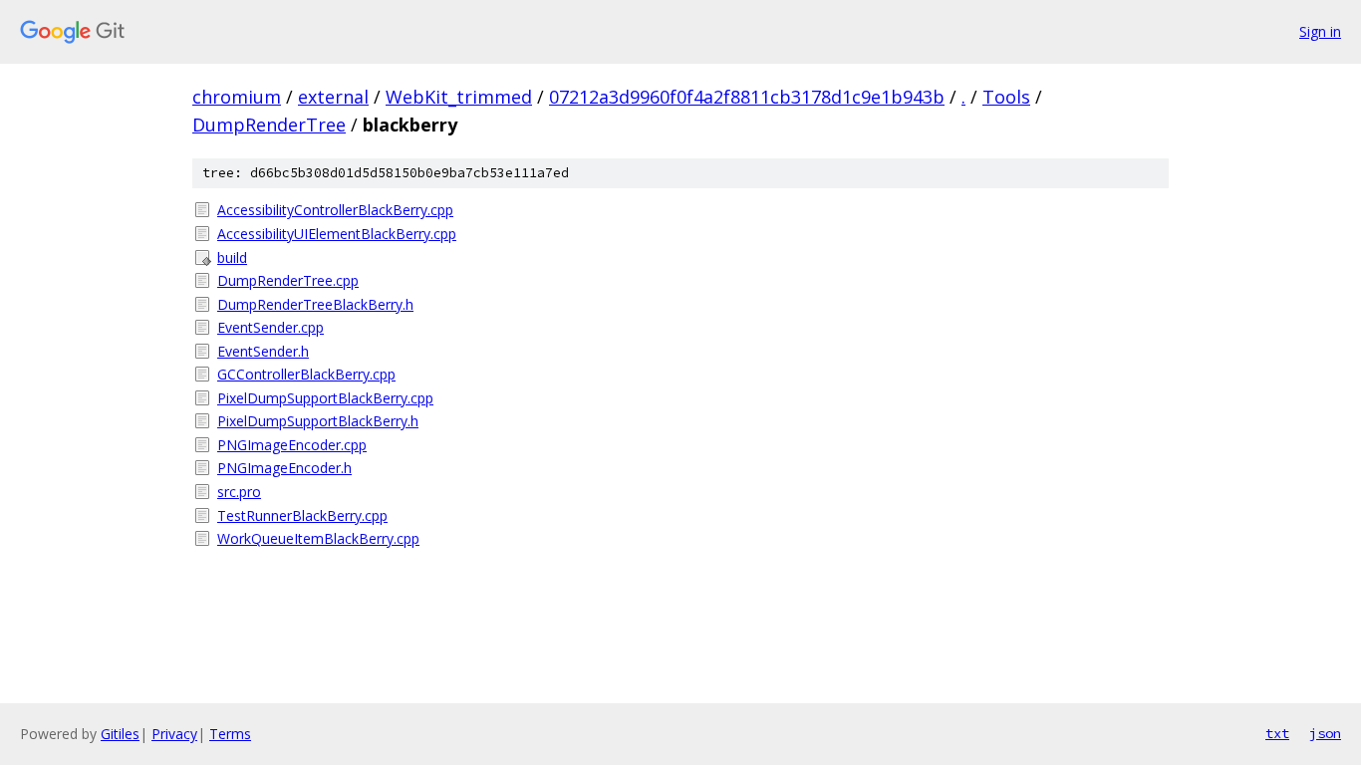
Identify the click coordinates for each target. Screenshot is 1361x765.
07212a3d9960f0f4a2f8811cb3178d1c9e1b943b (747, 97)
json (1325, 733)
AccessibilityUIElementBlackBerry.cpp (336, 233)
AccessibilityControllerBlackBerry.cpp (335, 209)
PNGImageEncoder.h (284, 467)
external (333, 97)
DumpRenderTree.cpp (288, 280)
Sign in (1320, 31)
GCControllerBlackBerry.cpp (306, 374)
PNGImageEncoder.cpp (292, 444)
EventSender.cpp (270, 327)
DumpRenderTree (269, 124)
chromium (236, 97)
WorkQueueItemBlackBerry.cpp (318, 538)
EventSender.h (263, 351)
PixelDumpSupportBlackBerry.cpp (325, 397)
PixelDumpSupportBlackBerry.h (317, 420)
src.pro (239, 491)
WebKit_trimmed (459, 97)
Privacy (174, 733)
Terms (230, 733)
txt (1277, 733)
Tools (1006, 97)
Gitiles (120, 733)
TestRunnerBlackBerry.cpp (302, 515)
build (232, 257)
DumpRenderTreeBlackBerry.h (315, 304)
